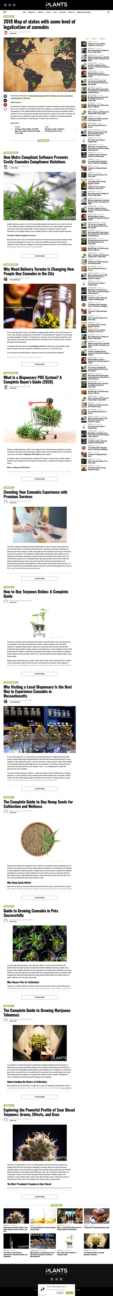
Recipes (48, 12)
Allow (69, 1293)
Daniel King (13, 33)
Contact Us (71, 12)
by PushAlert (43, 1294)
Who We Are (63, 12)
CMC (79, 1290)
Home (24, 12)
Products (40, 12)
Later (60, 1293)
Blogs (55, 12)
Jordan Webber (14, 168)
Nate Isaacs (13, 503)
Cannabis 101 (31, 12)
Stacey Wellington (15, 280)
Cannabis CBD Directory (83, 12)
